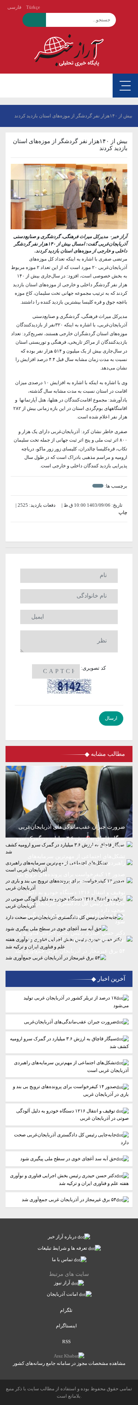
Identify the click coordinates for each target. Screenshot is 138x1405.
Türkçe (33, 7)
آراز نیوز (62, 1282)
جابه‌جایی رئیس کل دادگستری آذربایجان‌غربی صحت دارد (71, 1138)
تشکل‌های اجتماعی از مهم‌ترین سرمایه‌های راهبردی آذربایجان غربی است (71, 1066)
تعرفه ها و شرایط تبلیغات (63, 1248)
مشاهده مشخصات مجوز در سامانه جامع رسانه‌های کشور (69, 1363)
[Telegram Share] (58, 532)
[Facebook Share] (65, 532)
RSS (67, 1341)
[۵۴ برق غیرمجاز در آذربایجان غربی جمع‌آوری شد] (69, 958)
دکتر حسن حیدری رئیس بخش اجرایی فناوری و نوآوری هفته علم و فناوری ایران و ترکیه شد (69, 1179)
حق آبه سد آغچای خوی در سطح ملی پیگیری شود (68, 1158)
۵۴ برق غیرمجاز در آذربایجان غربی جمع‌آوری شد (69, 1199)
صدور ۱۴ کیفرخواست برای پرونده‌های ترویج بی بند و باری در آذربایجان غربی (71, 1090)
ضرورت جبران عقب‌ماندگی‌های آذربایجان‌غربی (70, 1021)
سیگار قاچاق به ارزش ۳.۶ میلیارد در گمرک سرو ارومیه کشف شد (69, 1042)
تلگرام (67, 1310)
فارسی (14, 7)
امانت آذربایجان (63, 1294)
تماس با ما (63, 1259)
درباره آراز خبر (63, 1236)
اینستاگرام (67, 1325)
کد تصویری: (93, 668)
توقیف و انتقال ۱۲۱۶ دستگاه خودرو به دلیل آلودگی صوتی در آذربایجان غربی (72, 1114)
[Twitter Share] (80, 532)
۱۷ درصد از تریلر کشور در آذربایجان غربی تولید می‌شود (76, 1001)
